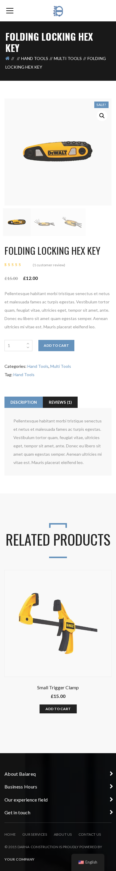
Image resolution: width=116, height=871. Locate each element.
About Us (63, 834)
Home (10, 834)
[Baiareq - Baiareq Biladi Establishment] (58, 10)
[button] (102, 115)
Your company (19, 859)
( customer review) (49, 265)
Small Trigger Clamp (58, 687)
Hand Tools (34, 58)
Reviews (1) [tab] (60, 402)
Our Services (34, 834)
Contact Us (90, 834)
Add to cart (56, 345)
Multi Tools (68, 58)
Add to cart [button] (58, 709)
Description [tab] (23, 402)
